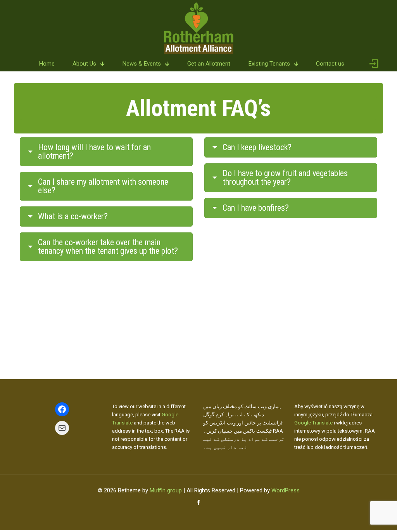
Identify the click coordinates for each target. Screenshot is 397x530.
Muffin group (166, 490)
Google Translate (313, 423)
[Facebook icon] (199, 502)
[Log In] (374, 64)
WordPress (285, 490)
